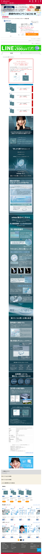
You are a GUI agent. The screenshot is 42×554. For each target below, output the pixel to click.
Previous (2, 511)
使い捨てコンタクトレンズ (22, 4)
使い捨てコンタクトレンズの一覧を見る (34, 40)
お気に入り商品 (4, 544)
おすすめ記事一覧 (13, 543)
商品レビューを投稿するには (36, 43)
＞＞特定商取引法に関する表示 (29, 452)
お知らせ (22, 544)
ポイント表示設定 (13, 547)
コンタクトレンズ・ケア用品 (14, 4)
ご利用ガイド (13, 548)
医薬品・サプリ (7, 4)
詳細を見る (4, 501)
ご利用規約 (31, 543)
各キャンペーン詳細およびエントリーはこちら (27, 28)
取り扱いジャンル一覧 (5, 547)
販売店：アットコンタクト (34, 21)
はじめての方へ (23, 547)
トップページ (3, 4)
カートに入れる (32, 34)
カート (12, 544)
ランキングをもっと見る (36, 522)
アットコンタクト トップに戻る (35, 38)
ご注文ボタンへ (39, 550)
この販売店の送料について (34, 22)
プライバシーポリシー (33, 544)
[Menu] (2, 1)
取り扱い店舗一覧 (4, 548)
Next (39, 511)
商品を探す (3, 543)
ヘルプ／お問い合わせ (24, 543)
